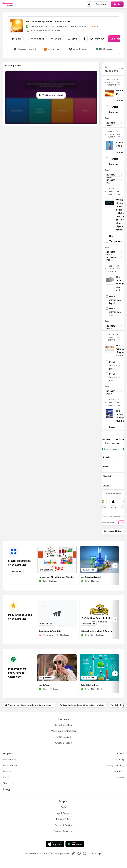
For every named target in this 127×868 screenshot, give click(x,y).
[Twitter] (73, 853)
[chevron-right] (115, 565)
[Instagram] (84, 853)
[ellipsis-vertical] (84, 38)
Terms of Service (120, 516)
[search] (88, 4)
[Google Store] (74, 844)
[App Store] (55, 844)
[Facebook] (79, 853)
